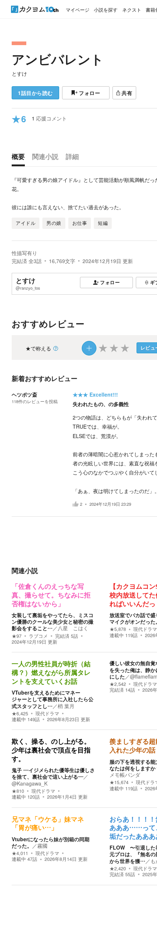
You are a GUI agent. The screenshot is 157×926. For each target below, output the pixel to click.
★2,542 (118, 684)
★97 (17, 636)
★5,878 (118, 629)
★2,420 (118, 868)
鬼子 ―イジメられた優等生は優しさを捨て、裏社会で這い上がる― (53, 773)
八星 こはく (73, 628)
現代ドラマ (145, 629)
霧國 (42, 845)
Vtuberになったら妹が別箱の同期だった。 (50, 842)
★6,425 (20, 713)
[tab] (20, 158)
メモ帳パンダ (125, 774)
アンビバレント (58, 59)
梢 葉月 (66, 706)
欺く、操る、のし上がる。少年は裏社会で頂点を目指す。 (51, 750)
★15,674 (119, 782)
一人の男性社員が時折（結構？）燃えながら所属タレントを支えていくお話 (51, 672)
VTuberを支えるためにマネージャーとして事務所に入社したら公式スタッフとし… (52, 699)
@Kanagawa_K (29, 783)
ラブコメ (38, 636)
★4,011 (20, 853)
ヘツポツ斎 (24, 394)
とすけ (19, 73)
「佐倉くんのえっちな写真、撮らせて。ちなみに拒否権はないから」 (51, 595)
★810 (18, 791)
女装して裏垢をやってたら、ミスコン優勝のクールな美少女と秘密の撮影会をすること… (52, 621)
